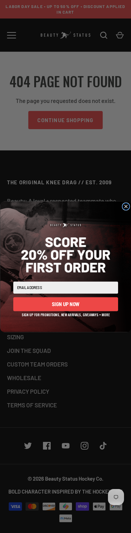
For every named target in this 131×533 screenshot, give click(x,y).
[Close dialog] (125, 206)
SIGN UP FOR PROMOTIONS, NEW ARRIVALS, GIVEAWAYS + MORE (66, 314)
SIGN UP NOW (66, 304)
